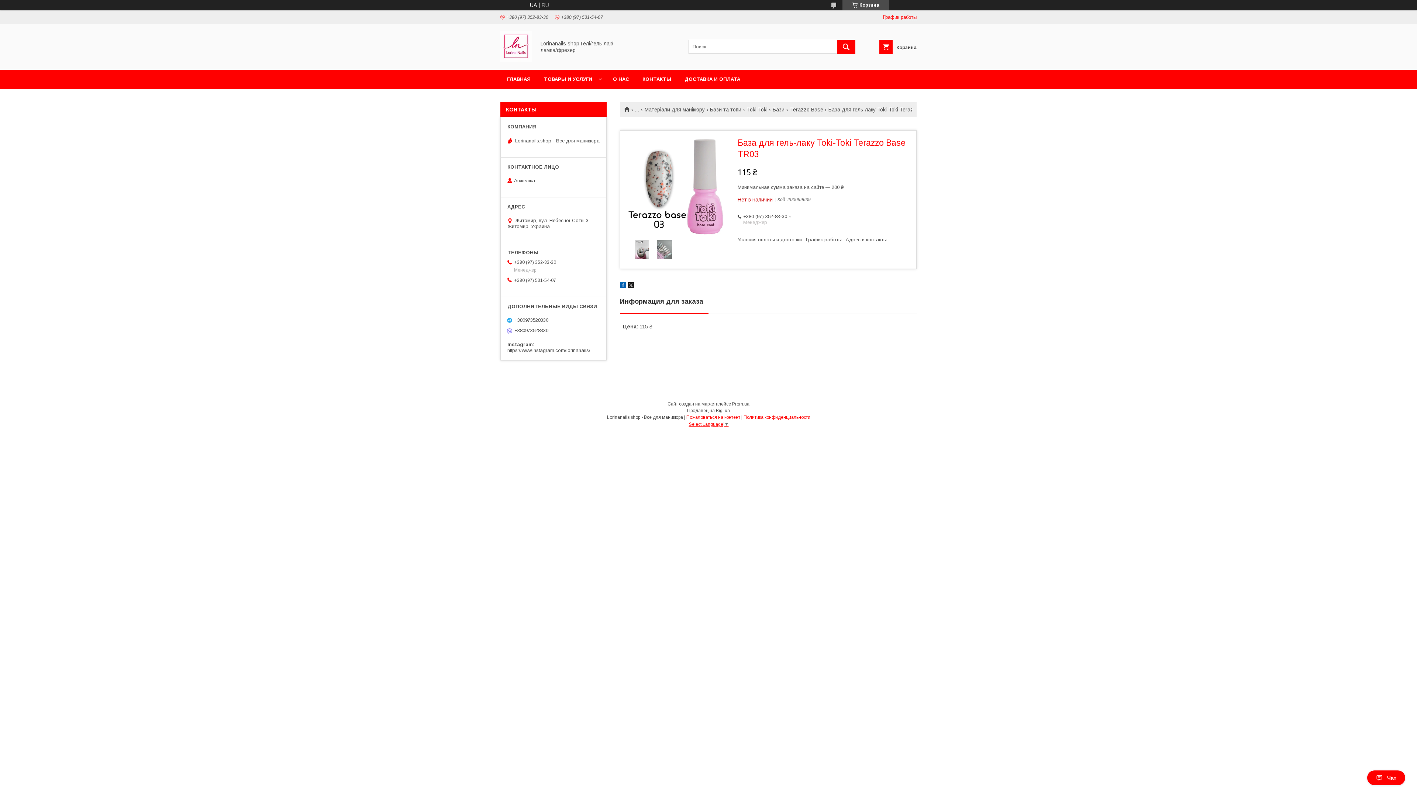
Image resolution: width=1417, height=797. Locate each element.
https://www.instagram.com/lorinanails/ (548, 350)
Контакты (656, 79)
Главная (519, 79)
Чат (1391, 778)
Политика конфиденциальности (777, 417)
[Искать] (846, 47)
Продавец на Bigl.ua (708, 410)
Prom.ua (740, 404)
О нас (621, 79)
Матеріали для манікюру (675, 110)
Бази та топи (725, 110)
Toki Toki (757, 110)
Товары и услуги (568, 79)
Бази (779, 110)
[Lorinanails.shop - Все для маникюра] (516, 60)
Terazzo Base (806, 110)
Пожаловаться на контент (713, 417)
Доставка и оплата (712, 79)
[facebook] (623, 286)
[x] (631, 286)
